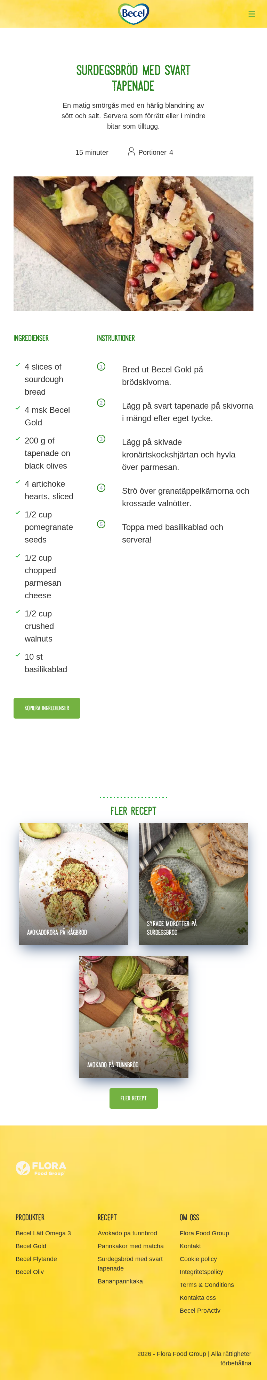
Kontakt (190, 1246)
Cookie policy (198, 1259)
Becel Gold (31, 1246)
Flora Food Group (204, 1233)
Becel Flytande (36, 1259)
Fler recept (134, 1098)
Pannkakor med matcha (131, 1246)
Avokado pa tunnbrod (127, 1233)
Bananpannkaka (120, 1281)
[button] (252, 14)
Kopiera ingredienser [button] (47, 708)
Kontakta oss (198, 1297)
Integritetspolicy (201, 1271)
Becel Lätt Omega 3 (43, 1233)
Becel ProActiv (200, 1310)
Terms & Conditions (207, 1284)
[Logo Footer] (42, 1147)
